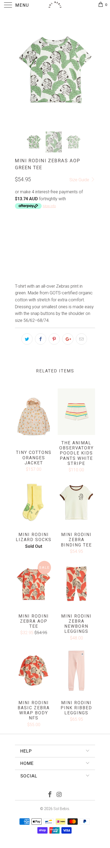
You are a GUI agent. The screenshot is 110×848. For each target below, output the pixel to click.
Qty (18, 261)
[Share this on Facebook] (40, 339)
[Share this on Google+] (67, 339)
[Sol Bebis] (55, 5)
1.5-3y (71, 232)
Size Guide (79, 179)
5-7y (37, 246)
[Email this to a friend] (81, 339)
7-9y (52, 246)
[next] (90, 71)
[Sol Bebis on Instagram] (60, 795)
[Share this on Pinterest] (54, 339)
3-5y (21, 246)
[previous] (20, 71)
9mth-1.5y (48, 232)
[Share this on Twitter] (27, 339)
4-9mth (24, 232)
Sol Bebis (61, 809)
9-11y (69, 246)
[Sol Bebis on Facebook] (50, 795)
